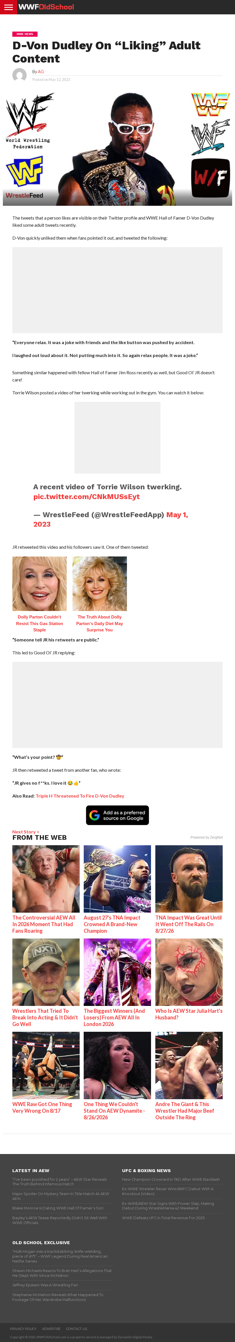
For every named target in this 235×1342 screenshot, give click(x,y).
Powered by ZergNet (207, 837)
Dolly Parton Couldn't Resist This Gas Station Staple (39, 623)
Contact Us (76, 1329)
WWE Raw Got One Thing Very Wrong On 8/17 (42, 1107)
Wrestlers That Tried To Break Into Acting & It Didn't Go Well (45, 1017)
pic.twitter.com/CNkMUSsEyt (86, 496)
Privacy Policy (23, 1329)
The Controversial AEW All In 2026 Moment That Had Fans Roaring (43, 924)
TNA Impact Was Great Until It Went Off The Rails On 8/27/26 (188, 924)
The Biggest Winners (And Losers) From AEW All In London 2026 (114, 1017)
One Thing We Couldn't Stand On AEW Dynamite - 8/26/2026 (114, 1110)
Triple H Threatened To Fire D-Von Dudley (80, 795)
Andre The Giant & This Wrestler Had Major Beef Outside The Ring (184, 1110)
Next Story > (26, 831)
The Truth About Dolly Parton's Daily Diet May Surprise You (99, 623)
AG (41, 71)
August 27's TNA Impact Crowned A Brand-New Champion (112, 924)
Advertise (51, 1329)
